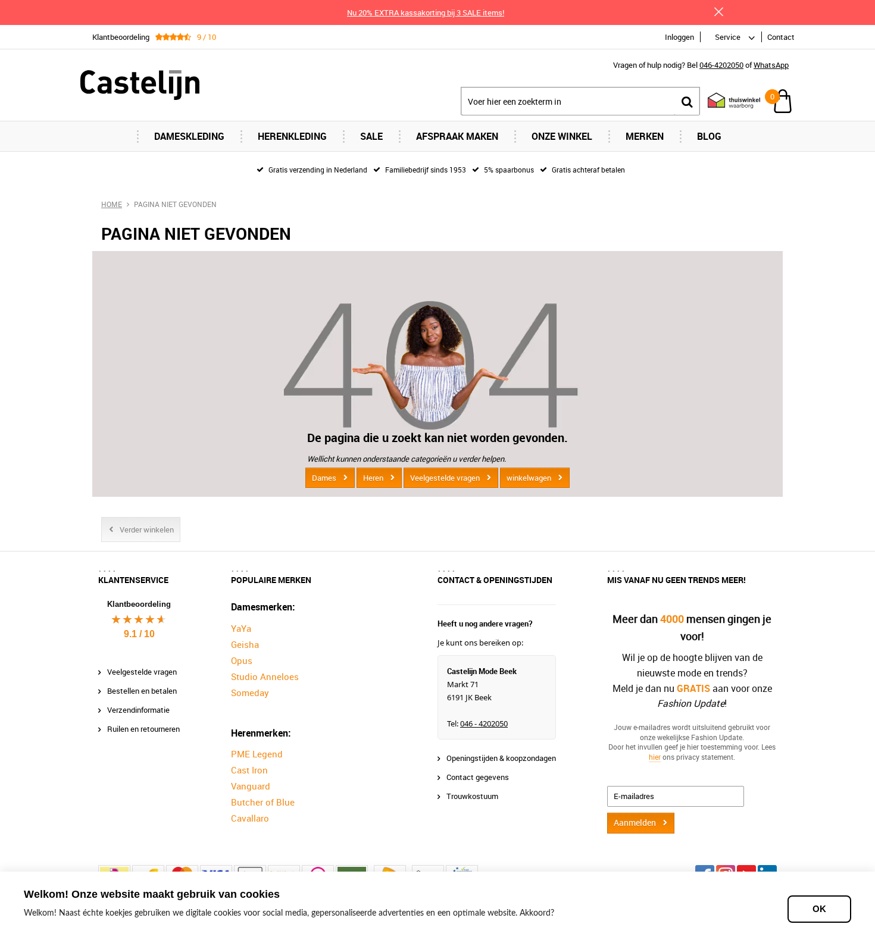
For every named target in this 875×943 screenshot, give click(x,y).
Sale (371, 136)
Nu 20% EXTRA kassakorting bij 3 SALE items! (425, 12)
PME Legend (257, 754)
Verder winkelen (147, 529)
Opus (241, 660)
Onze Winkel (562, 136)
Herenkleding (292, 136)
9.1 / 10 (139, 634)
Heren (373, 477)
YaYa (241, 628)
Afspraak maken (457, 136)
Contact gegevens (477, 777)
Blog (709, 136)
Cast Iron (249, 770)
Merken (645, 136)
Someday (250, 692)
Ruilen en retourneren (143, 728)
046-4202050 (721, 64)
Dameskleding (189, 136)
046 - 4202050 (484, 723)
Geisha (245, 644)
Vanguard (250, 786)
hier (655, 757)
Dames (324, 477)
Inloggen (679, 37)
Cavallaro (250, 818)
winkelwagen (529, 477)
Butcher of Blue (263, 802)
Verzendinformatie (138, 709)
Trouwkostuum (472, 796)
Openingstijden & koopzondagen (501, 758)
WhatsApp (771, 64)
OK (819, 909)
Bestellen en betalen (142, 690)
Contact (781, 37)
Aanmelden (635, 822)
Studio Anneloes (265, 676)
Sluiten (718, 12)
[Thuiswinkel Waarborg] (728, 101)
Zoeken (687, 101)
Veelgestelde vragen (445, 477)
